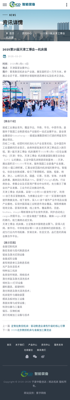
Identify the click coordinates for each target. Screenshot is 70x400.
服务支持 (58, 344)
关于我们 (19, 344)
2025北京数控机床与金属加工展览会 (31, 330)
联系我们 (41, 349)
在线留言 (28, 349)
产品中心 (32, 344)
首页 (11, 33)
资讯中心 (27, 33)
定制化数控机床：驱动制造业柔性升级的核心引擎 (38, 326)
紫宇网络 (41, 393)
